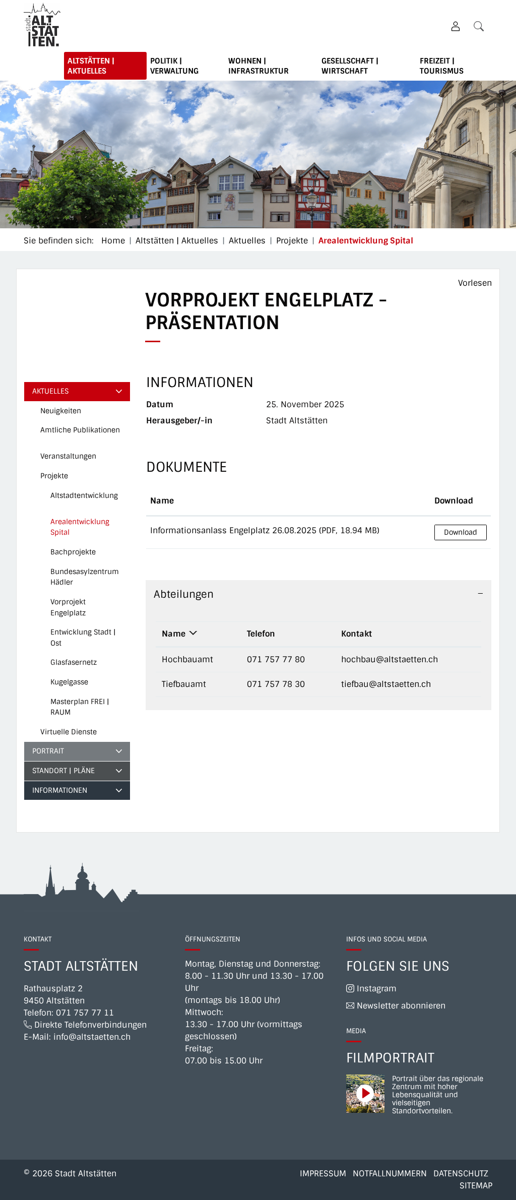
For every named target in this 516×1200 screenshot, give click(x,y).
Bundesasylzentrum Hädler (84, 577)
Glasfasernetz (73, 662)
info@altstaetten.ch (92, 1037)
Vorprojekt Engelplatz (68, 607)
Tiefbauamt (184, 684)
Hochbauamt (187, 659)
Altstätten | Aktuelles (91, 66)
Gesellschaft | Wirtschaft (349, 66)
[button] (480, 26)
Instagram (375, 988)
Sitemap (476, 1185)
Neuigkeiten (60, 410)
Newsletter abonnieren (399, 1005)
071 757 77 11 (85, 1012)
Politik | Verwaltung (174, 66)
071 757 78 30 (276, 684)
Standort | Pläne (63, 770)
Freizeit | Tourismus (442, 66)
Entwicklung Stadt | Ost (83, 637)
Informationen (59, 790)
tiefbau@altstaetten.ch (386, 684)
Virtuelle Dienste (68, 731)
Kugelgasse (69, 681)
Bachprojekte (73, 551)
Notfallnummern (390, 1173)
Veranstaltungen (68, 456)
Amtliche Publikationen (80, 429)
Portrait (48, 750)
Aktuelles (50, 391)
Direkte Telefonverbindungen (89, 1025)
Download (453, 500)
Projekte (54, 475)
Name (162, 500)
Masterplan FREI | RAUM (79, 707)
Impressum (323, 1173)
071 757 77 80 (276, 659)
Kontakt (356, 633)
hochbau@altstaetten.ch (389, 659)
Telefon (261, 633)
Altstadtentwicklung (84, 495)
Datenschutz (460, 1173)
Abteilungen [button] (184, 594)
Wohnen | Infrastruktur (258, 66)
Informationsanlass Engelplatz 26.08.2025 (233, 530)
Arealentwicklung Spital (79, 529)
